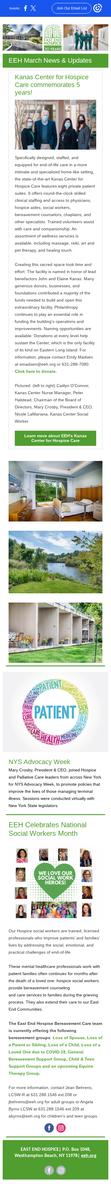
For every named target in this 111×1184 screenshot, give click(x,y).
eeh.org (88, 1155)
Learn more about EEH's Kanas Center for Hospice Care (55, 438)
